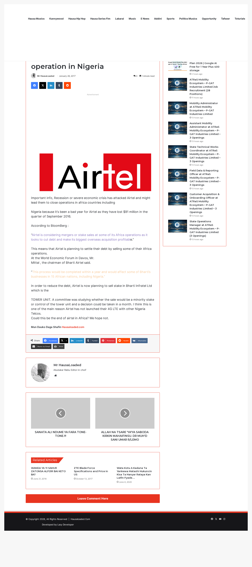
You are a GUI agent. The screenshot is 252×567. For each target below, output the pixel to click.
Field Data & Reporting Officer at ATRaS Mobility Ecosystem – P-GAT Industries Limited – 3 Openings (205, 177)
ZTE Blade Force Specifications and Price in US (91, 471)
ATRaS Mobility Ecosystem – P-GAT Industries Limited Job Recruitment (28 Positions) (204, 87)
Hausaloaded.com (73, 327)
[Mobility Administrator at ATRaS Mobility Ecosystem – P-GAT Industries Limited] (177, 108)
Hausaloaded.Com (80, 519)
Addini (158, 18)
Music (132, 18)
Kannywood (56, 18)
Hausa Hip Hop (77, 18)
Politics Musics (188, 18)
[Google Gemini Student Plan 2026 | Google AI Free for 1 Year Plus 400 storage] (177, 64)
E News (145, 18)
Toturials (240, 18)
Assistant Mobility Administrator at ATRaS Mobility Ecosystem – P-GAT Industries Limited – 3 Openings (205, 130)
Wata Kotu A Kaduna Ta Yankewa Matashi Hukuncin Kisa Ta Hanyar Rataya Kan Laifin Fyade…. (134, 472)
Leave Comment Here (92, 498)
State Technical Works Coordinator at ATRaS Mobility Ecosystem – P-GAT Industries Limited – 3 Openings (205, 154)
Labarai (119, 18)
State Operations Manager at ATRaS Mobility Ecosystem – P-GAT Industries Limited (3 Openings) (205, 228)
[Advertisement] (92, 121)
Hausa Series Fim (100, 18)
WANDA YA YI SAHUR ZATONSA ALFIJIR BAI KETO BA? (48, 471)
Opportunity (209, 18)
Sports (171, 18)
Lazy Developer (65, 524)
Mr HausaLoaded (45, 76)
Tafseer (225, 18)
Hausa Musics (36, 18)
